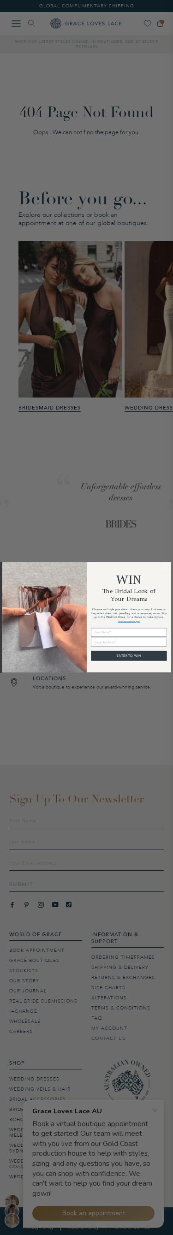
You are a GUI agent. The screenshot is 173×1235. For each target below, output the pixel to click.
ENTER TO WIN (129, 656)
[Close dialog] (166, 567)
